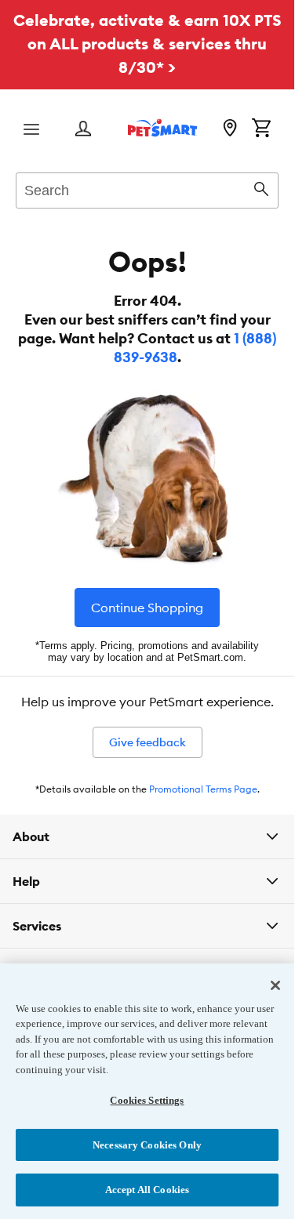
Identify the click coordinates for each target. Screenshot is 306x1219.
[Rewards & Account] (83, 130)
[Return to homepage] (162, 128)
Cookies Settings (147, 1100)
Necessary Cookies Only (147, 1145)
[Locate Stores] (229, 129)
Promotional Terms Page (203, 789)
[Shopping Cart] (261, 129)
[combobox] (147, 188)
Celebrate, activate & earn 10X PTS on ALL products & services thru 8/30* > (147, 43)
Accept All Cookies (147, 1189)
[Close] (275, 985)
